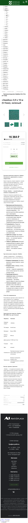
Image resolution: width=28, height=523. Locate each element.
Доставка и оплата (13, 167)
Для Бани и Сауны (8, 83)
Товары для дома (8, 63)
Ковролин (6, 68)
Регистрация (7, 519)
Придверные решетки (9, 67)
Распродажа (6, 89)
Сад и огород (7, 74)
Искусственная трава (9, 76)
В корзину (7, 163)
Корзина (3, 520)
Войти (2, 519)
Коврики (5, 43)
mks (4, 45)
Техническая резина (8, 54)
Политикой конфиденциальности (17, 509)
